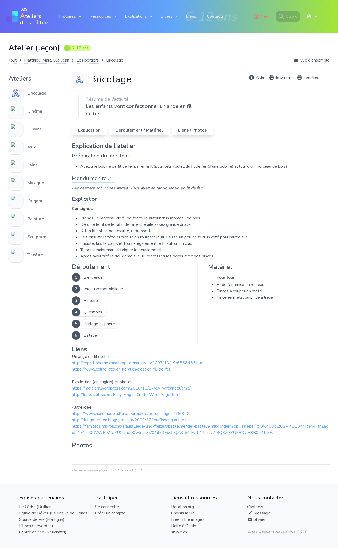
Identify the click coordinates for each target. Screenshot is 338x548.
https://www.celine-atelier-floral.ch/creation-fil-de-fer (121, 369)
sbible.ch (179, 532)
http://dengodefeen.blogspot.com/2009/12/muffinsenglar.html (129, 420)
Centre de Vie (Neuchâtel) (43, 532)
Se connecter (107, 507)
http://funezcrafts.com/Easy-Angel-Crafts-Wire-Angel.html (126, 394)
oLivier (259, 519)
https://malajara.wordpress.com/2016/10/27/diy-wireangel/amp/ (131, 388)
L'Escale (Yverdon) (36, 526)
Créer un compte (110, 513)
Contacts (215, 16)
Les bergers (88, 60)
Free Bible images (187, 519)
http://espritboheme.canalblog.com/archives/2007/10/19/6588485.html (138, 363)
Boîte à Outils (183, 526)
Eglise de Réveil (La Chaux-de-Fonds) (54, 513)
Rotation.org (182, 507)
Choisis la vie (183, 513)
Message (262, 513)
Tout (12, 60)
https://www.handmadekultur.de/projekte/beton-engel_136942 (131, 413)
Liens (191, 16)
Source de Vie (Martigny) (41, 519)
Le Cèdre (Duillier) (35, 507)
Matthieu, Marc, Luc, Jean (46, 60)
